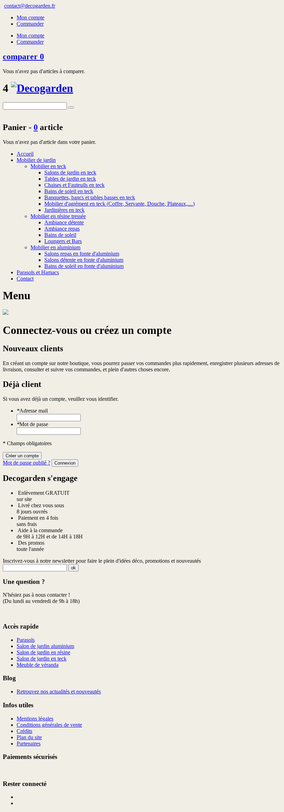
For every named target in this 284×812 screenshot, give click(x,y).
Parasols (26, 640)
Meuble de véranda (38, 665)
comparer (23, 56)
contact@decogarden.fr (29, 6)
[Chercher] (71, 107)
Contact (25, 279)
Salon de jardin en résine (43, 652)
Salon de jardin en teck (41, 659)
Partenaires (29, 743)
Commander (30, 24)
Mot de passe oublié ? (26, 463)
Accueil (25, 154)
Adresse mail (32, 411)
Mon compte (30, 17)
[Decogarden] (42, 88)
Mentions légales (35, 719)
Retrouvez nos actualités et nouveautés (59, 691)
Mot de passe (32, 424)
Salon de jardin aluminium (45, 646)
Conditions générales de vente (49, 725)
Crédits (24, 731)
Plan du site (29, 737)
